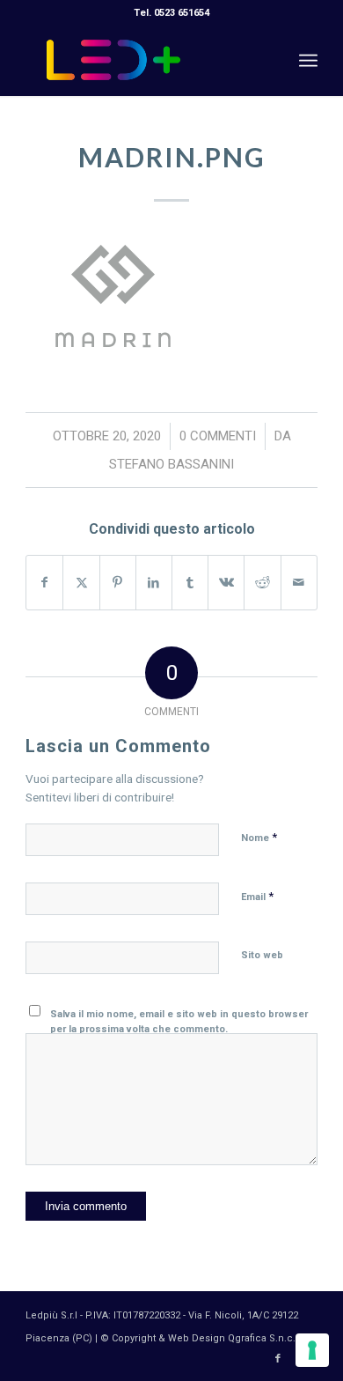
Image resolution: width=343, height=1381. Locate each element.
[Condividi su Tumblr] (190, 582)
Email (257, 896)
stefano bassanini (171, 464)
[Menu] (308, 61)
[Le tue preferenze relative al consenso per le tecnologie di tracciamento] (312, 1350)
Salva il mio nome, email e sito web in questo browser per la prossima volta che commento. (179, 1021)
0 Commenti (217, 436)
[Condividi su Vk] (226, 582)
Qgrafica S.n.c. (262, 1338)
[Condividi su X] (81, 582)
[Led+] (142, 61)
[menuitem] (308, 61)
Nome (259, 837)
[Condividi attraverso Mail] (299, 582)
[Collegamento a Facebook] (278, 1359)
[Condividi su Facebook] (44, 582)
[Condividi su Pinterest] (117, 582)
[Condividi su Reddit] (262, 582)
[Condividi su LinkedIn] (154, 582)
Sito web (262, 955)
